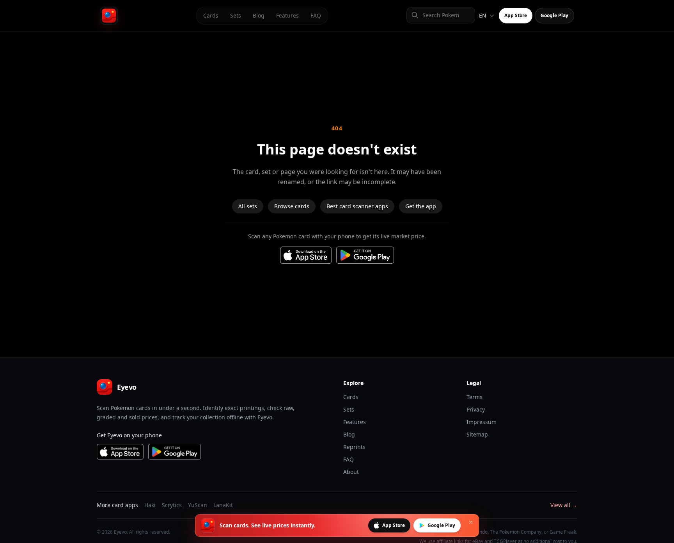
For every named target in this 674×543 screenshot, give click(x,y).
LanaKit (223, 505)
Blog (258, 15)
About (351, 472)
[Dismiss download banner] (470, 522)
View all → (563, 505)
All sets (247, 206)
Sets (235, 15)
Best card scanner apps (357, 206)
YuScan (197, 505)
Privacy (475, 409)
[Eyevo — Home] (109, 16)
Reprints (354, 447)
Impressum (481, 422)
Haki (150, 505)
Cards (210, 15)
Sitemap (477, 434)
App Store (515, 15)
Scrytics (172, 505)
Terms (474, 397)
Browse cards (291, 206)
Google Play (554, 15)
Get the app (420, 206)
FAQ (315, 15)
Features (287, 15)
